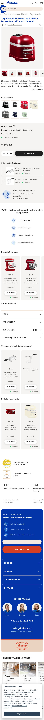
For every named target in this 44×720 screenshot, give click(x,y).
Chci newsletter (22, 549)
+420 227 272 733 (22, 621)
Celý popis (36, 89)
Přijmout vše (22, 714)
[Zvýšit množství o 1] (11, 153)
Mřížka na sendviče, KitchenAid (26, 179)
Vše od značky (7, 303)
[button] (10, 441)
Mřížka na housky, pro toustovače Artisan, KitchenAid (27, 169)
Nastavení (8, 708)
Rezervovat (27, 130)
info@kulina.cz (22, 628)
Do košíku (29, 153)
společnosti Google (19, 705)
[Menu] (2, 3)
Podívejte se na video (21, 198)
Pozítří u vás (6, 126)
